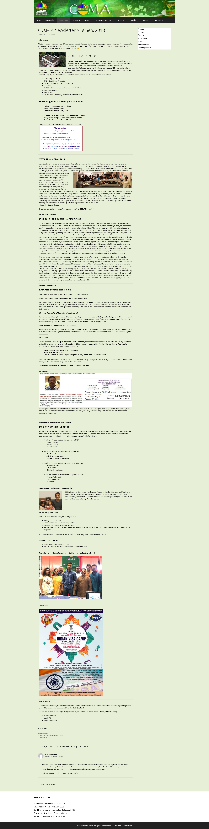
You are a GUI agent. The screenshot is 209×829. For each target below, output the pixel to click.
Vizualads (47, 85)
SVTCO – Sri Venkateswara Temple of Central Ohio (63, 88)
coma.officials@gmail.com (91, 359)
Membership (49, 20)
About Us (121, 20)
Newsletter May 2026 (55, 803)
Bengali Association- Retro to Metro (52, 735)
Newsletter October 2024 (54, 816)
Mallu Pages (143, 38)
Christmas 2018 (45, 737)
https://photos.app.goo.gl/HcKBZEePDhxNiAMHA (75, 209)
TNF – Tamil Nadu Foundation (55, 81)
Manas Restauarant (51, 90)
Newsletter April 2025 (54, 807)
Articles (141, 32)
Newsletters (63, 20)
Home (38, 20)
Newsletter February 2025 (63, 810)
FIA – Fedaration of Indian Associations (58, 83)
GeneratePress (126, 826)
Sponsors (76, 20)
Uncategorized (144, 47)
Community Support (103, 20)
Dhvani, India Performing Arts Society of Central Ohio (63, 95)
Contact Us (159, 20)
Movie (140, 41)
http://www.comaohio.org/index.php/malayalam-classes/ (86, 534)
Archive (141, 29)
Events (86, 20)
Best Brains (48, 92)
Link (67, 544)
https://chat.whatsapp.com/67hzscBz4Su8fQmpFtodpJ (64, 708)
